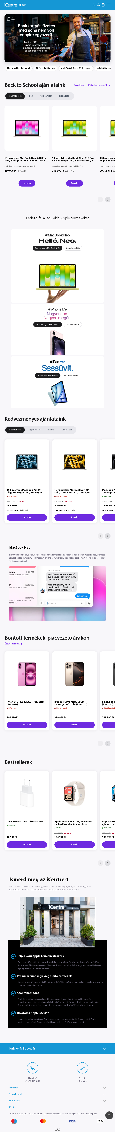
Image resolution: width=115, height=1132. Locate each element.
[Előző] (100, 199)
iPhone (51, 430)
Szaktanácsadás (28, 993)
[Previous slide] (8, 38)
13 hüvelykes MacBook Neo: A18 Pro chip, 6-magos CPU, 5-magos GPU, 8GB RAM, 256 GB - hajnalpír (26, 161)
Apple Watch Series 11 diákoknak (76, 68)
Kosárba (27, 183)
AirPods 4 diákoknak (45, 68)
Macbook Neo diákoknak (18, 68)
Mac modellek (15, 96)
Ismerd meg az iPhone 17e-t (47, 324)
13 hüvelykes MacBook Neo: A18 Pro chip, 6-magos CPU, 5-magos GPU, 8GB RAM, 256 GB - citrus (74, 161)
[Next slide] (106, 38)
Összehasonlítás (73, 248)
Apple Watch (46, 96)
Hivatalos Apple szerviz (33, 1013)
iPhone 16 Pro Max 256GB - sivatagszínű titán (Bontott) (70, 703)
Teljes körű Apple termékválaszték (40, 956)
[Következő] (108, 199)
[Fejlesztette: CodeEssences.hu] (57, 1129)
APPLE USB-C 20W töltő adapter (25, 822)
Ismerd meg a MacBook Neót (47, 248)
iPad (31, 96)
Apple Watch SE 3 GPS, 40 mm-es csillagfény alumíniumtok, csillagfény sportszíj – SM (73, 824)
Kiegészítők (64, 96)
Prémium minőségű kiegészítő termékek (44, 976)
